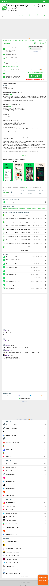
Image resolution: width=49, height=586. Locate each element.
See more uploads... (24, 250)
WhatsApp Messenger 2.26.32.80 (12, 288)
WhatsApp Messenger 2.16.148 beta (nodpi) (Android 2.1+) (17, 229)
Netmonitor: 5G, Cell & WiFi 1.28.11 (12, 555)
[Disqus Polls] (24, 312)
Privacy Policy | (15, 583)
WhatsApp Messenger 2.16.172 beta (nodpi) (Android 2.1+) (17, 218)
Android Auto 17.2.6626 (10, 481)
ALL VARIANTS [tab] (32, 40)
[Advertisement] (24, 29)
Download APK (36, 76)
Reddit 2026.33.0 (9, 492)
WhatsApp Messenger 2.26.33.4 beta (13, 281)
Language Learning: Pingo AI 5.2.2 (12, 541)
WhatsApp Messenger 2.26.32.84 (12, 263)
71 (10, 49)
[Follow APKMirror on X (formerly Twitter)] (7, 395)
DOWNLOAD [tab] (5, 40)
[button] (35, 43)
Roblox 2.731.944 (9, 449)
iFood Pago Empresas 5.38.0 (11, 559)
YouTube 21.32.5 (9, 456)
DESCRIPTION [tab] (21, 40)
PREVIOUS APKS (39, 40)
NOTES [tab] (9, 40)
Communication (6, 43)
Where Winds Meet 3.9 (10, 516)
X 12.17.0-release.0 (9, 484)
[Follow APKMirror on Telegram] (30, 395)
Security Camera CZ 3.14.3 (11, 545)
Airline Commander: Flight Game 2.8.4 (13, 573)
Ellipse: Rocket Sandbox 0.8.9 (11, 520)
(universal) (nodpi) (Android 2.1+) (37, 15)
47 (11, 69)
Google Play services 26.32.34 (11, 523)
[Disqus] (24, 344)
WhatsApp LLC (14, 11)
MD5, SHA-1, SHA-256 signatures (12, 66)
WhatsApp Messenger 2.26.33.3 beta (13, 285)
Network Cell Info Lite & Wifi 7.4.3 (12, 562)
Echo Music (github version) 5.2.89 (12, 442)
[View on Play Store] (40, 43)
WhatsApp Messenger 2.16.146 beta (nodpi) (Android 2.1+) (17, 232)
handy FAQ (25, 187)
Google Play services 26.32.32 (11, 513)
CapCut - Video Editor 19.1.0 (11, 431)
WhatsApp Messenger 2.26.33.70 (12, 256)
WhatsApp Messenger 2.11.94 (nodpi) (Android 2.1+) (16, 215)
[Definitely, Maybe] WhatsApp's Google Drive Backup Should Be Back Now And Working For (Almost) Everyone (24, 208)
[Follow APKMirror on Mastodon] (19, 395)
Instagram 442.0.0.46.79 (10, 477)
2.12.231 (25, 15)
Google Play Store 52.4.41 (11, 435)
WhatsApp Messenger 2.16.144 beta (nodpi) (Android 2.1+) (17, 239)
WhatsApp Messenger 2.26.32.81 (12, 267)
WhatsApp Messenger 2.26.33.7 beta (13, 259)
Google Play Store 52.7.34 (11, 446)
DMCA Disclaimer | (35, 583)
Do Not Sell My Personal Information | (25, 583)
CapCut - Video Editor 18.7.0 (11, 438)
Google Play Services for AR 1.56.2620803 (14, 548)
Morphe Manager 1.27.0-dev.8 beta (12, 569)
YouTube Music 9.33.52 (10, 495)
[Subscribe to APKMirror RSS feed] (41, 395)
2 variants (9, 260)
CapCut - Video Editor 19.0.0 (11, 428)
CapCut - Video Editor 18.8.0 (11, 424)
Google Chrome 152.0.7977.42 (11, 534)
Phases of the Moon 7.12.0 (11, 566)
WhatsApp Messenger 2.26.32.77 (12, 274)
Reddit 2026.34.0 (9, 530)
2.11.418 (10, 94)
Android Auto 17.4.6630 (10, 488)
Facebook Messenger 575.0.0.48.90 (12, 527)
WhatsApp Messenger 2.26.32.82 (12, 270)
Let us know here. (27, 582)
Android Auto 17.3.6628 (10, 474)
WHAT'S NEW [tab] (15, 40)
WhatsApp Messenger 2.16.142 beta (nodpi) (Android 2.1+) (17, 246)
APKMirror (6, 1)
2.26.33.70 (10, 106)
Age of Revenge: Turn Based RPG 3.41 (13, 552)
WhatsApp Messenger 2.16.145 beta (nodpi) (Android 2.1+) (17, 236)
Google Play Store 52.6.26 (11, 453)
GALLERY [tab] (26, 40)
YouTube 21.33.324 (9, 509)
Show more (24, 155)
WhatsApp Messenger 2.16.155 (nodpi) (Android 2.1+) (16, 222)
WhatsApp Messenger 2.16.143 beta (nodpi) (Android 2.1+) (17, 243)
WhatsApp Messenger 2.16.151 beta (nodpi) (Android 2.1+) (17, 225)
